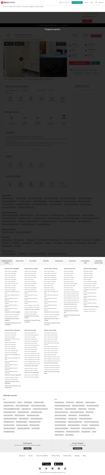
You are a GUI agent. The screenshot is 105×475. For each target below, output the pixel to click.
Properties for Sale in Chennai (51, 312)
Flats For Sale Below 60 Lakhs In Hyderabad (11, 362)
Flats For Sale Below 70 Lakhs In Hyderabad (11, 365)
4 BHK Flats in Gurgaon (88, 277)
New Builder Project (8, 405)
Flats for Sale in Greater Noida (50, 354)
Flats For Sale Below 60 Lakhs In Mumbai (30, 292)
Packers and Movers (90, 402)
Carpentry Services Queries (61, 428)
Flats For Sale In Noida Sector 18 (50, 346)
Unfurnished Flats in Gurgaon (90, 285)
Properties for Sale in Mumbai (31, 309)
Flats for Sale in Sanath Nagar (11, 352)
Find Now (27, 448)
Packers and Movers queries (77, 412)
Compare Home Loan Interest (40, 409)
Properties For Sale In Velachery (50, 316)
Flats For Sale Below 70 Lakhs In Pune (71, 298)
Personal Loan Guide (9, 425)
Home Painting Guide (84, 415)
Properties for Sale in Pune (70, 304)
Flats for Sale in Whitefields (10, 348)
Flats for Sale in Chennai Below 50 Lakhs (51, 295)
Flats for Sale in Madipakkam (50, 275)
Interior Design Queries (36, 418)
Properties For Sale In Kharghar (30, 312)
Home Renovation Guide (33, 415)
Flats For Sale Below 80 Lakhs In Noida (52, 358)
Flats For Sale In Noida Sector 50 (50, 335)
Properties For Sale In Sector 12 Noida (52, 367)
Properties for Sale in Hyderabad (13, 375)
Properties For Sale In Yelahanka (11, 316)
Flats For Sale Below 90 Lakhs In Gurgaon (90, 303)
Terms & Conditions (42, 456)
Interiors (20, 402)
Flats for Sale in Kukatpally (10, 346)
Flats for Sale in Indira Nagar (10, 279)
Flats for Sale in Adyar (48, 285)
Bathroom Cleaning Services (75, 422)
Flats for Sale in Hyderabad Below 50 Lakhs (12, 358)
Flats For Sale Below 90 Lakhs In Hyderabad (11, 372)
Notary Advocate (59, 435)
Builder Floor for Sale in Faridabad (31, 375)
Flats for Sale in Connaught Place (31, 341)
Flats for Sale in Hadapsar (69, 277)
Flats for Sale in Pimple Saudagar (70, 283)
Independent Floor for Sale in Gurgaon (91, 287)
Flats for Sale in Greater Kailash (30, 339)
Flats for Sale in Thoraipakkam (50, 277)
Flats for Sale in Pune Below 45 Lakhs (71, 291)
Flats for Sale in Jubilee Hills (10, 335)
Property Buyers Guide (23, 412)
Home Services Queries (60, 415)
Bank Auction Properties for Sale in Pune (72, 315)
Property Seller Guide (36, 412)
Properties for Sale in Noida (51, 363)
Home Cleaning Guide (60, 425)
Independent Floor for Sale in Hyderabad (12, 382)
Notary (94, 431)
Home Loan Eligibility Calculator (12, 409)
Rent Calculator (59, 409)
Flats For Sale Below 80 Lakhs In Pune (71, 300)
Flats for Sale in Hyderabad (12, 330)
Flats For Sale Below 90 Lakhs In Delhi (32, 363)
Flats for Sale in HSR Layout (10, 275)
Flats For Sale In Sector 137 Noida (51, 337)
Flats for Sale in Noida (50, 330)
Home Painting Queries (60, 418)
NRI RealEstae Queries (21, 422)
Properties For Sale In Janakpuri (31, 370)
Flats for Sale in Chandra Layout (11, 283)
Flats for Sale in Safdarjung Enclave (31, 335)
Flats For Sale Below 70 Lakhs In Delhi (32, 359)
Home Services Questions (78, 405)
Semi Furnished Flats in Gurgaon (90, 283)
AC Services (84, 425)
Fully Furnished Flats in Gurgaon (90, 281)
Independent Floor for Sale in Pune (71, 311)
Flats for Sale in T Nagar (49, 287)
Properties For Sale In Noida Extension (52, 365)
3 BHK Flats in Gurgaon (88, 275)
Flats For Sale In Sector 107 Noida (51, 348)
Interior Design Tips (24, 418)
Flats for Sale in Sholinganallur (50, 279)
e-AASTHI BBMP (35, 428)
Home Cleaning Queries (73, 425)
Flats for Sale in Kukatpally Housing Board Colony (12, 339)
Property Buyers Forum (9, 412)
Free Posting (77, 448)
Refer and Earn (79, 402)
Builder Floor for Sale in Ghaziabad (31, 377)
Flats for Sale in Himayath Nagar (11, 350)
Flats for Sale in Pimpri (68, 287)
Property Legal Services (9, 402)
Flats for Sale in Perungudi (49, 289)
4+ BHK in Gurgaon (87, 279)
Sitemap (77, 456)
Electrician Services (75, 428)
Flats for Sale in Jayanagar (10, 289)
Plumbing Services (59, 431)
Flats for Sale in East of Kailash (30, 347)
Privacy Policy (56, 456)
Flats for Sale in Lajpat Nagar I (30, 351)
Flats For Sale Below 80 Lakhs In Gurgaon (90, 300)
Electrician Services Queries (88, 428)
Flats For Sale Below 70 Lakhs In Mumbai (30, 295)
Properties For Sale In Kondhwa (70, 308)
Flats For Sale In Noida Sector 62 (50, 332)
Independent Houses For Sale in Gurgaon (90, 290)
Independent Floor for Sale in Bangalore (12, 319)
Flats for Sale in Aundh (68, 279)
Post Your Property (77, 2)
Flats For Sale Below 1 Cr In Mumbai (31, 305)
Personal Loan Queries (21, 425)
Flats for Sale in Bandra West (30, 289)
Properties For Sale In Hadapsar (70, 306)
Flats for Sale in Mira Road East (30, 283)
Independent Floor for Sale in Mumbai (31, 316)
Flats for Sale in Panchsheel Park (31, 349)
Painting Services (72, 415)
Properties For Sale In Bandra (30, 314)
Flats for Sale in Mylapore (49, 283)
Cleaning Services (72, 418)
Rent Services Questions (93, 405)
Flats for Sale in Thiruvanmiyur (50, 273)
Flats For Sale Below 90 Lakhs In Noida (52, 361)
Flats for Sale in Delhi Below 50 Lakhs (32, 355)
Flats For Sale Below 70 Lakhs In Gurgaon (90, 297)
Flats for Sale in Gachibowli (10, 344)
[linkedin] (58, 468)
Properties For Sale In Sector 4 (90, 311)
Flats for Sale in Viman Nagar (69, 285)
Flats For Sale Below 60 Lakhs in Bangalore (11, 299)
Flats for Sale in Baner (68, 275)
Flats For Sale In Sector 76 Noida (50, 341)
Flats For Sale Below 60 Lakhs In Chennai (50, 299)
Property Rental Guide (70, 409)
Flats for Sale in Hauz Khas (29, 337)
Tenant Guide (91, 409)
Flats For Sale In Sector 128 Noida (51, 350)
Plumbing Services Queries (72, 431)
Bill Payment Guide (34, 425)
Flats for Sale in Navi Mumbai (30, 277)
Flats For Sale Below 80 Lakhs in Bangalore (11, 305)
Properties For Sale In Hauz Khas (31, 368)
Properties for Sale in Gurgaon (91, 306)
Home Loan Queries (20, 415)
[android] (46, 464)
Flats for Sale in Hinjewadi (69, 289)
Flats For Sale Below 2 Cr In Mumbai (31, 307)
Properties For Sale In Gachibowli (11, 377)
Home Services (89, 412)
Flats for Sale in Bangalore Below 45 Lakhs (12, 292)
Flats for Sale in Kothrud (69, 281)
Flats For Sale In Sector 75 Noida (50, 339)
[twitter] (46, 468)
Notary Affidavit (69, 435)
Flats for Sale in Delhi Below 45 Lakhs (32, 353)
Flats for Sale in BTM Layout (10, 287)
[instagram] (52, 468)
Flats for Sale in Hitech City (10, 342)
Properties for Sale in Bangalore (12, 312)
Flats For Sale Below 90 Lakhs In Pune (71, 302)
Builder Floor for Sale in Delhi (31, 372)
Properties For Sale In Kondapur (11, 379)
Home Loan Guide (8, 415)
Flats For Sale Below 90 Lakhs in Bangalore (11, 309)
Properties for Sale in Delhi (31, 365)
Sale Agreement (28, 402)
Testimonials (67, 456)
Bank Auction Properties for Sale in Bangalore (13, 323)
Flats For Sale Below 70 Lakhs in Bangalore (11, 302)
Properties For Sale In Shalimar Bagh (51, 314)
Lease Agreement (86, 431)
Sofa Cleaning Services (60, 422)
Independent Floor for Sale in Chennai (51, 319)
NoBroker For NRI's (39, 402)
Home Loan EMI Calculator (22, 405)
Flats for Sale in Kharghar (29, 285)
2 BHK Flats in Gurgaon (88, 273)
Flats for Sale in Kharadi (69, 273)
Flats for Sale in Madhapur (10, 337)
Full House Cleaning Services (91, 422)
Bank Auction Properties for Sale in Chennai (52, 323)
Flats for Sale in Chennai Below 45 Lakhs (51, 292)
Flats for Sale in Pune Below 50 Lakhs (71, 293)
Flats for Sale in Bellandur (10, 281)
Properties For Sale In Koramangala (12, 314)
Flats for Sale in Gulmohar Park (30, 343)
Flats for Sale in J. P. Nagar (10, 285)
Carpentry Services (94, 425)
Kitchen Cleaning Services (85, 418)
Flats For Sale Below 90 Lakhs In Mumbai (30, 302)
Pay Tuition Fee (70, 402)
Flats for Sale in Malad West (30, 275)
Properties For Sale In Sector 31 (90, 309)
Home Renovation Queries (10, 418)
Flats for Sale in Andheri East (30, 273)
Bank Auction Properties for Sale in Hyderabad (13, 386)
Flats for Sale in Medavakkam (50, 281)
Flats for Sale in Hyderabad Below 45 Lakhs (12, 355)
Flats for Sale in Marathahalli (10, 273)
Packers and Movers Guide (61, 412)
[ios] (58, 464)
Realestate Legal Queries (23, 428)
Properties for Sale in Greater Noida (51, 369)
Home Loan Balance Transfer (38, 405)
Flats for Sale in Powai (28, 279)
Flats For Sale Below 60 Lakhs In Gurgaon (90, 293)
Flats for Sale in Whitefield (10, 277)
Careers (30, 456)
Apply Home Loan (26, 409)
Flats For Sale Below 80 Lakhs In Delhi (32, 361)
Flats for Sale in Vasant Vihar (30, 332)
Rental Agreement (59, 402)
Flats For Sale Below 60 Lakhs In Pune (71, 296)
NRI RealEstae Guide (9, 422)
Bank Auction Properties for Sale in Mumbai (32, 321)
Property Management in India (62, 405)
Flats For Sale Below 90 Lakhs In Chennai (50, 309)
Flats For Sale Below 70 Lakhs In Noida (52, 356)
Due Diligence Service (9, 431)
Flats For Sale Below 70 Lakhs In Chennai (50, 302)
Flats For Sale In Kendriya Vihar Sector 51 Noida (52, 343)
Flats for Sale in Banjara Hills (10, 332)
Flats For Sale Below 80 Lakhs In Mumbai (30, 299)
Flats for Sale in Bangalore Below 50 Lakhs (12, 295)
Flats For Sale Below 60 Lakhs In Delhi (32, 357)
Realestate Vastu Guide (34, 422)
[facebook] (39, 468)
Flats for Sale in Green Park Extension (32, 345)
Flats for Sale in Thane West (30, 281)
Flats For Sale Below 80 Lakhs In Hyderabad (11, 368)
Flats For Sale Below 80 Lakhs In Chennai (50, 305)
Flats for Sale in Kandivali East (30, 287)
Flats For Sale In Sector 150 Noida (51, 352)
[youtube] (65, 468)
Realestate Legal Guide (9, 428)
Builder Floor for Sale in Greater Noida (52, 372)
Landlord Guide (82, 409)
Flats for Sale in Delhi (30, 330)
